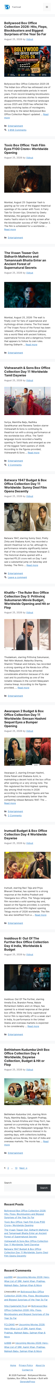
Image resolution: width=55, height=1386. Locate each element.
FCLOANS (9, 1324)
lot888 (7, 1343)
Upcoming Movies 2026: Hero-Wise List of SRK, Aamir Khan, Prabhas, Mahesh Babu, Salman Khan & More (27, 1281)
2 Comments (15, 464)
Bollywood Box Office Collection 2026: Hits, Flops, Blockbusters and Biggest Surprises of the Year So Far (25, 28)
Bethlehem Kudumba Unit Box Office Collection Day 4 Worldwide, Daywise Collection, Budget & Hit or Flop (27, 1057)
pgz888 (8, 1277)
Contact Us (27, 1370)
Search (8, 1182)
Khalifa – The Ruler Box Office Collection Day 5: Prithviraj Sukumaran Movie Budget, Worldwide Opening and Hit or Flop (27, 600)
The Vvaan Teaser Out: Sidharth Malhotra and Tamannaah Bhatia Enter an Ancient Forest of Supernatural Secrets (25, 260)
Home (13, 1365)
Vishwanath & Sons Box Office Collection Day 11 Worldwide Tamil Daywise (27, 371)
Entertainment (15, 125)
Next (23, 1168)
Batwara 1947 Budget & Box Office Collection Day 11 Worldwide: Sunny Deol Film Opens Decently (25, 485)
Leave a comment (17, 577)
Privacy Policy (26, 1365)
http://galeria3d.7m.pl (15, 1306)
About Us (40, 1365)
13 (16, 1168)
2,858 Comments (17, 130)
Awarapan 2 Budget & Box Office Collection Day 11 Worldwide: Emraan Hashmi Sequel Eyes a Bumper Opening (25, 718)
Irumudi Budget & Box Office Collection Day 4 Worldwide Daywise (25, 834)
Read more (10, 229)
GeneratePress (27, 1381)
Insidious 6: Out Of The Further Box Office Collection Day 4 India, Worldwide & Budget (26, 944)
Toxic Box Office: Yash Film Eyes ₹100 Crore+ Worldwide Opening (26, 148)
